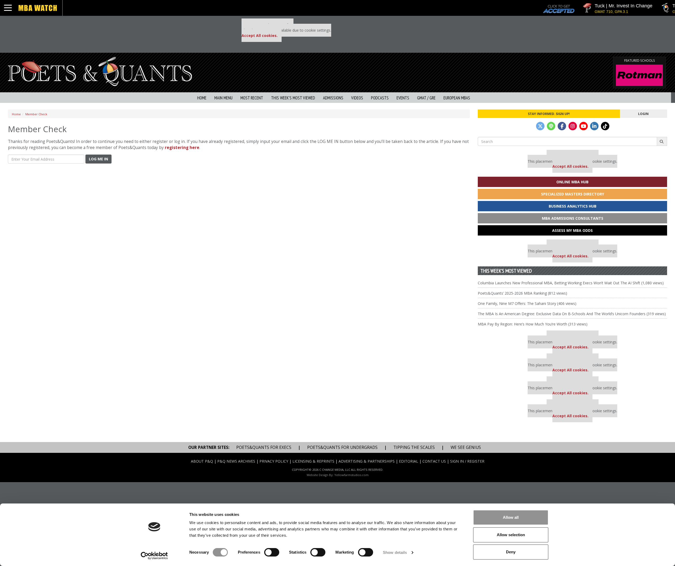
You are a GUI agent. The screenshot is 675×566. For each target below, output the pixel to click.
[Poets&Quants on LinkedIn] (594, 126)
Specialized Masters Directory (572, 193)
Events (403, 98)
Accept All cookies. (260, 35)
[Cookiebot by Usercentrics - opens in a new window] (154, 556)
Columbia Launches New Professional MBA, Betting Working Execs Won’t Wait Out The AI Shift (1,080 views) (571, 282)
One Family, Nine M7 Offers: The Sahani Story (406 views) (527, 303)
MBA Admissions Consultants (572, 218)
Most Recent (251, 98)
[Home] (100, 70)
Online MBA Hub (572, 181)
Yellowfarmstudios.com (351, 475)
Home (201, 98)
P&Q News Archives (236, 461)
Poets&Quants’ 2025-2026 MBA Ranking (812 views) (522, 293)
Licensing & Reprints (313, 461)
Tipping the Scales (414, 447)
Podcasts (380, 98)
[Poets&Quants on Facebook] (562, 126)
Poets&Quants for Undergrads (342, 447)
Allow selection (511, 535)
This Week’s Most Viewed (293, 98)
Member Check (36, 114)
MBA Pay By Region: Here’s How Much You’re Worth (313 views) (532, 324)
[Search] (662, 141)
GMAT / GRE (426, 98)
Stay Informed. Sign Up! (549, 114)
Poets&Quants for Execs (263, 447)
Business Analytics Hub (572, 206)
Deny (510, 552)
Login (643, 114)
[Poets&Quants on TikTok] (605, 126)
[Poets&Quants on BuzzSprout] (551, 126)
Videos (357, 98)
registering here (182, 147)
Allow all (511, 517)
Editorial (408, 461)
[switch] (271, 552)
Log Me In (98, 158)
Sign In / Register (467, 461)
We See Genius (466, 447)
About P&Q (202, 461)
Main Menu (223, 98)
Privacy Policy (273, 461)
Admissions (333, 98)
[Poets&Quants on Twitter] (540, 126)
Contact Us (434, 461)
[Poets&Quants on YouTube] (583, 126)
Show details (395, 552)
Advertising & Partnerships (367, 461)
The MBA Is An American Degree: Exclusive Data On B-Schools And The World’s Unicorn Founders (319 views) (572, 313)
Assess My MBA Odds (572, 230)
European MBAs (456, 98)
